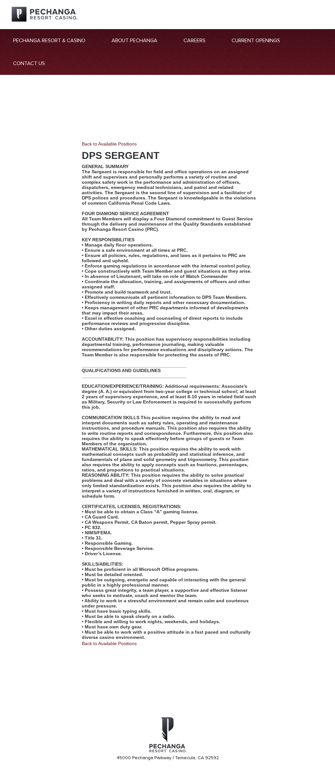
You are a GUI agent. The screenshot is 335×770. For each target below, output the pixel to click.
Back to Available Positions (109, 143)
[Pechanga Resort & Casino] (167, 751)
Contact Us (29, 63)
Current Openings (256, 40)
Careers (194, 40)
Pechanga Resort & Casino (49, 40)
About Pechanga (134, 40)
